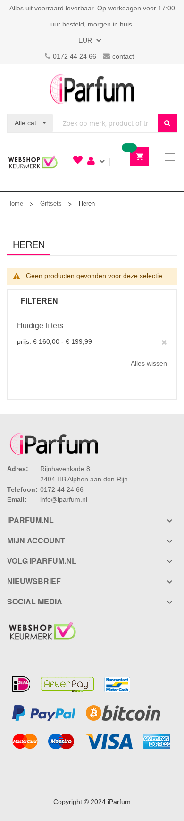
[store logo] (92, 89)
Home (15, 203)
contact (123, 56)
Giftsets (51, 203)
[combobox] (105, 123)
